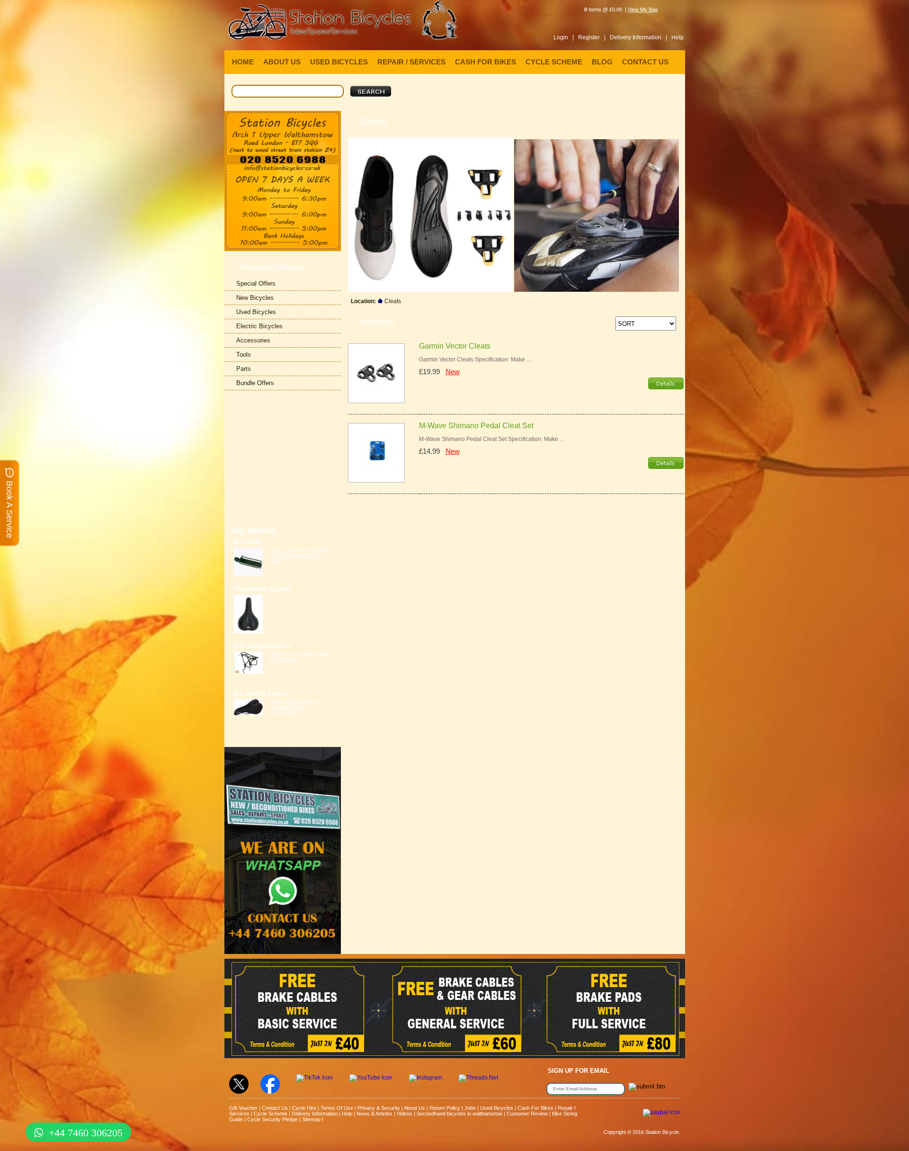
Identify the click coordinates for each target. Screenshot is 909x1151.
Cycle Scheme (270, 1113)
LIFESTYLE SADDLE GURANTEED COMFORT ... (294, 707)
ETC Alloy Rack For (262, 645)
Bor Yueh (247, 541)
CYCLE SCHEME (554, 62)
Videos (404, 1113)
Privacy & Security (378, 1108)
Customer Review (527, 1113)
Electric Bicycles (259, 326)
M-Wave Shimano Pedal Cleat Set (476, 426)
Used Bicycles (256, 311)
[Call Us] (282, 159)
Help (677, 37)
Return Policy (444, 1108)
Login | (563, 37)
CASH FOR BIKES (485, 62)
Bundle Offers (255, 383)
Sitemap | (312, 1119)
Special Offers (256, 283)
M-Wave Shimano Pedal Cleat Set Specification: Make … (492, 439)
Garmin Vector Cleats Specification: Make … (475, 359)
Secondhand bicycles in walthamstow (459, 1113)
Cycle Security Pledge (272, 1119)
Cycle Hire (304, 1108)
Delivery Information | (638, 37)
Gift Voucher (243, 1108)
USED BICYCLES (339, 62)
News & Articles (374, 1113)
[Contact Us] (282, 168)
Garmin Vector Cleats (454, 346)
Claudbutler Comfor (263, 589)
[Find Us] (282, 133)
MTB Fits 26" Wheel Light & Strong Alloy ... (299, 657)
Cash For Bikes (535, 1108)
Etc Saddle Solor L (261, 693)
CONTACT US (645, 62)
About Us (414, 1108)
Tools (243, 354)
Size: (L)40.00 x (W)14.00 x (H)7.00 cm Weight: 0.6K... (299, 556)
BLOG (602, 62)
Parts (243, 368)
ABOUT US (282, 62)
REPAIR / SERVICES (411, 62)
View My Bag (643, 9)
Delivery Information (315, 1113)
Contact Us (275, 1108)
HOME (243, 62)
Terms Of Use (337, 1108)
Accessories (253, 340)
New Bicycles (255, 297)
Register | (592, 37)
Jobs (470, 1108)
